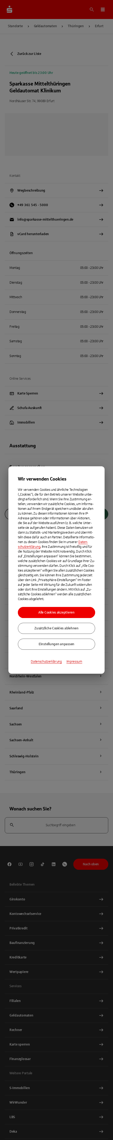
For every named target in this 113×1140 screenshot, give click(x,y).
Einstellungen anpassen (56, 644)
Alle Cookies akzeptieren (56, 612)
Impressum (74, 661)
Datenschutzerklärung (46, 661)
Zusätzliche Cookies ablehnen (56, 628)
